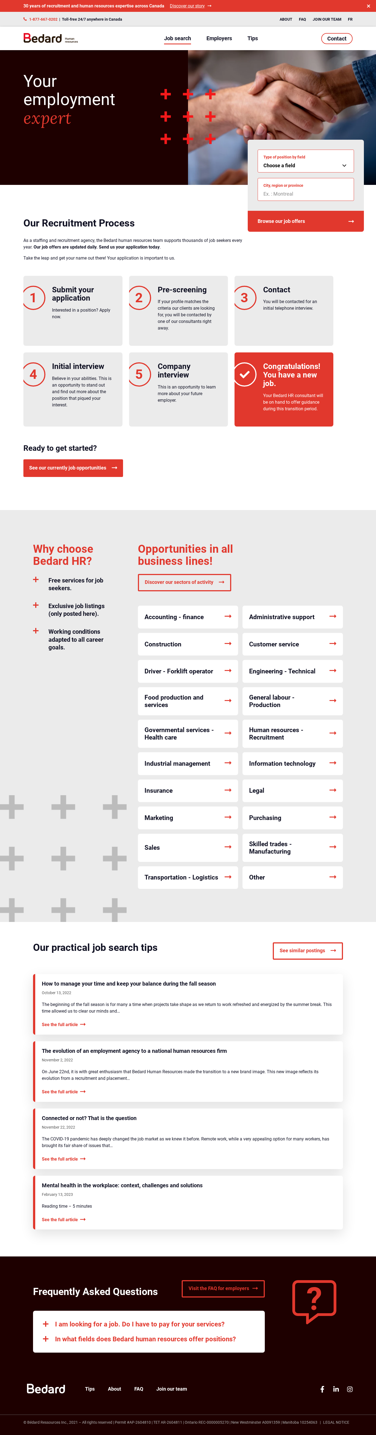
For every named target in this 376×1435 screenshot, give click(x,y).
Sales (152, 847)
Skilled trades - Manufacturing (270, 847)
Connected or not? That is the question (89, 1118)
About (286, 19)
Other (257, 877)
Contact (337, 38)
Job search (177, 38)
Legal (256, 790)
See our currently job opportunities (67, 468)
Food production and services (174, 701)
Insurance (159, 790)
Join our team (327, 19)
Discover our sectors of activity (179, 582)
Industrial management (177, 763)
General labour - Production (272, 701)
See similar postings (302, 950)
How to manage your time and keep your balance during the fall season (129, 983)
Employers (219, 38)
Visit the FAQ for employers (219, 1288)
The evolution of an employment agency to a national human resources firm (134, 1051)
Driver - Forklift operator (179, 671)
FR (350, 19)
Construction (163, 644)
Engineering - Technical (282, 671)
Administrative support (282, 617)
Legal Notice (336, 1422)
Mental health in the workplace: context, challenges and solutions (122, 1185)
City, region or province (283, 185)
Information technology (282, 763)
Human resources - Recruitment (276, 733)
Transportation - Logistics (181, 877)
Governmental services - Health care (179, 733)
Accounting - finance (174, 617)
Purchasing (265, 818)
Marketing (159, 818)
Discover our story (187, 6)
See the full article (60, 1024)
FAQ (302, 19)
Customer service (274, 644)
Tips (252, 38)
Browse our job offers (281, 221)
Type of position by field (284, 157)
